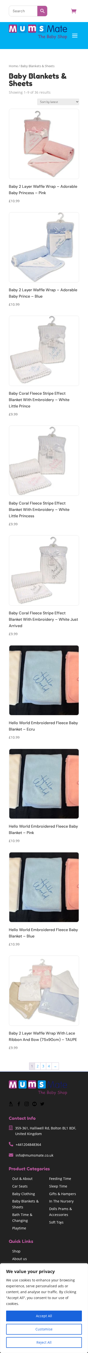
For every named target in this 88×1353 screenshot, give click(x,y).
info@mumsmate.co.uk (34, 1155)
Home (13, 66)
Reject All (44, 1342)
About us (19, 1258)
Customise (44, 1329)
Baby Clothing (23, 1193)
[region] (44, 1308)
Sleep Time (58, 1186)
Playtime (19, 1228)
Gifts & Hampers (62, 1193)
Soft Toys (56, 1222)
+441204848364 (28, 1144)
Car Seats (20, 1186)
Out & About (22, 1178)
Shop (16, 1251)
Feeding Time (60, 1178)
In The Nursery (61, 1201)
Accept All (44, 1316)
